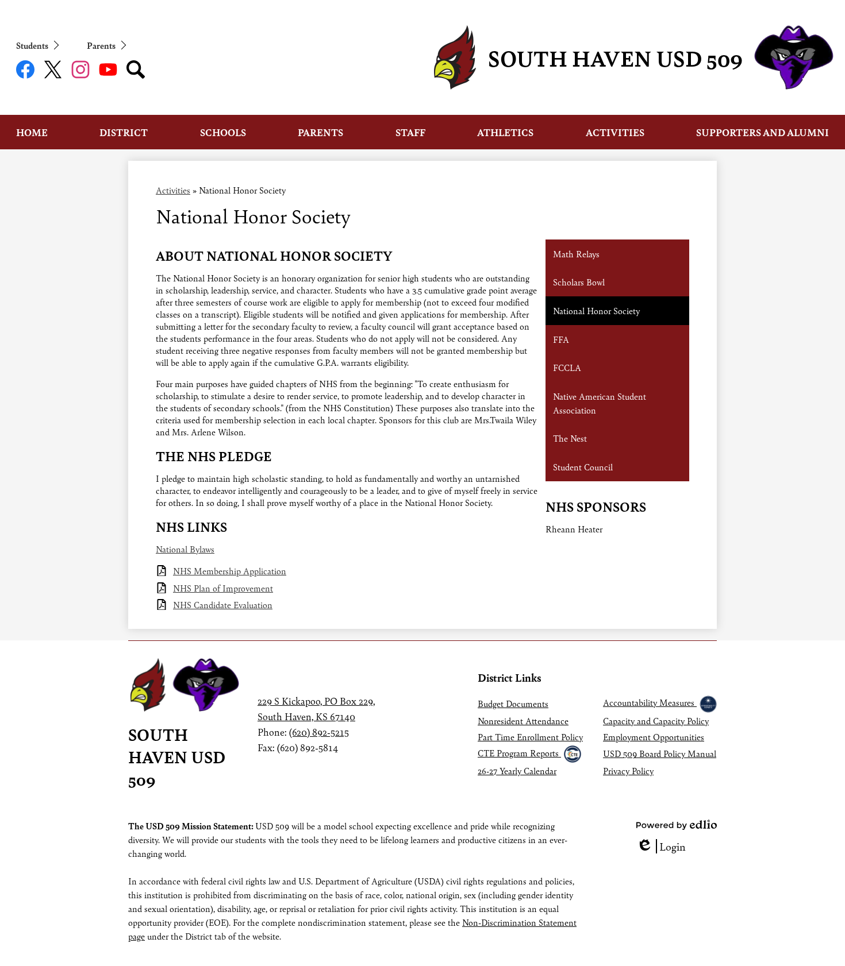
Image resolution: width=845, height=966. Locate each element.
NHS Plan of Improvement (223, 587)
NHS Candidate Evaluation (222, 604)
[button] (31, 132)
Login (661, 846)
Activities (173, 190)
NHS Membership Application (229, 570)
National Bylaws (185, 549)
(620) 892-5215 (319, 732)
